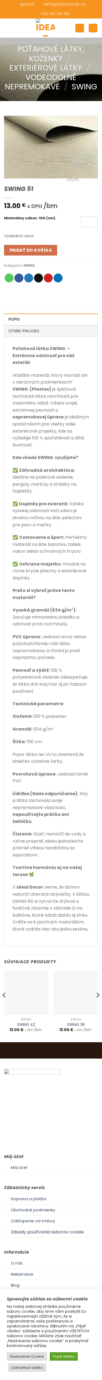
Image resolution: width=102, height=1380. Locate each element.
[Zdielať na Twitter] (28, 278)
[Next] (97, 1006)
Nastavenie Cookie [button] (27, 1356)
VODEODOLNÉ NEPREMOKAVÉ (40, 82)
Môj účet (19, 1167)
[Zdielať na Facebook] (18, 278)
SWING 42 (26, 1024)
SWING (84, 86)
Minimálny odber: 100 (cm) (29, 218)
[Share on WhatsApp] (9, 278)
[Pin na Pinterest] (48, 278)
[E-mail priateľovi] (38, 278)
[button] (7, 28)
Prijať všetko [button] (64, 1356)
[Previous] (4, 1006)
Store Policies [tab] (24, 331)
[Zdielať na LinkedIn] (58, 278)
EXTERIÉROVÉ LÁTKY (46, 67)
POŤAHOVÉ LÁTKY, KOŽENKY (51, 54)
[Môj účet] (79, 28)
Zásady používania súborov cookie (47, 1232)
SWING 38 (76, 1024)
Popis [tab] (14, 319)
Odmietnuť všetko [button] (27, 1367)
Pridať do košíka (31, 250)
